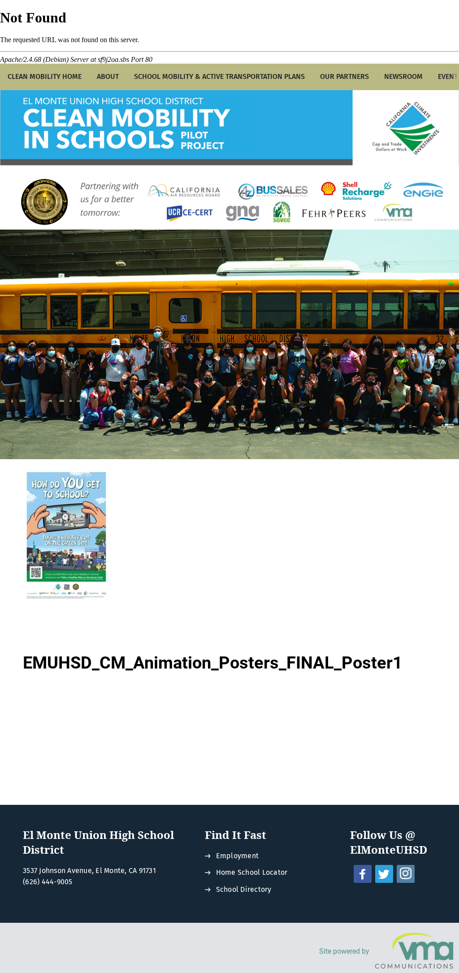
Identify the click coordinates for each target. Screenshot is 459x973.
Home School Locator (252, 872)
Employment (237, 855)
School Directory (244, 889)
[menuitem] (44, 77)
